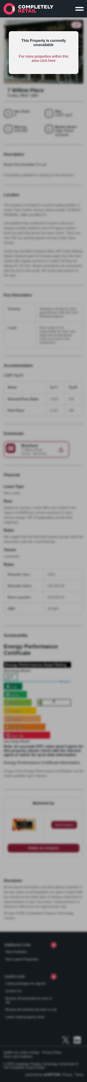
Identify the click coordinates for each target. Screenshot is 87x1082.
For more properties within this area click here (43, 58)
